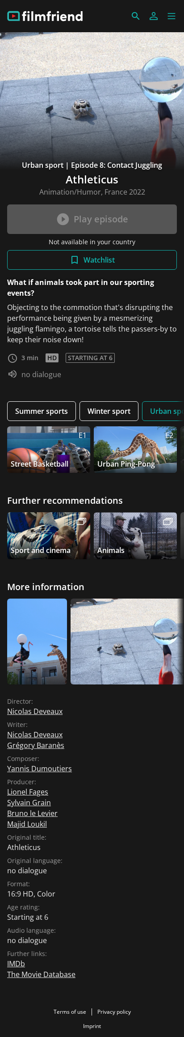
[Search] (136, 16)
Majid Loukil (27, 824)
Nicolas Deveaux (35, 711)
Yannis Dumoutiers (39, 769)
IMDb (16, 964)
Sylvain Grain (29, 803)
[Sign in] (154, 16)
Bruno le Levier (32, 813)
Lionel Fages (27, 792)
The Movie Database (41, 974)
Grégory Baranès (35, 745)
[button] (171, 16)
